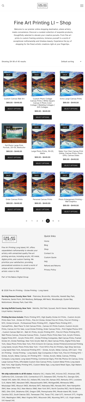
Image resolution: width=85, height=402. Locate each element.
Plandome (6, 299)
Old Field (43, 308)
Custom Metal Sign (41, 365)
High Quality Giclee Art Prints (54, 317)
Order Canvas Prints (52, 329)
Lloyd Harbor (7, 311)
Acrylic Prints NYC (26, 338)
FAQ (45, 261)
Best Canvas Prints (56, 341)
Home (46, 241)
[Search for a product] (3, 5)
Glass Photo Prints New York (19, 344)
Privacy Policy (50, 270)
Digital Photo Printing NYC (60, 323)
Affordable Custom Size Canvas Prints (35, 362)
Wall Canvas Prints (66, 338)
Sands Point (16, 299)
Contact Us (49, 253)
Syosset (51, 308)
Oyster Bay (67, 299)
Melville (36, 308)
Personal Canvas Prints (29, 335)
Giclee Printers (60, 344)
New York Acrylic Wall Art (36, 341)
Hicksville (55, 296)
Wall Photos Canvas (10, 335)
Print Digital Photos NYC (72, 329)
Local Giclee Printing (33, 329)
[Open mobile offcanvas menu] (81, 5)
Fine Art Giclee (38, 320)
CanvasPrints (7, 326)
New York (27, 296)
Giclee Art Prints (24, 320)
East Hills (28, 302)
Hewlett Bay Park (67, 296)
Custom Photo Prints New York (53, 335)
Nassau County (15, 296)
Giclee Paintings (18, 341)
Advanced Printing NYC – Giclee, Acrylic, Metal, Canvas (44, 350)
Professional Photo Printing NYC (34, 323)
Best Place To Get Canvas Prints (28, 326)
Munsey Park (18, 302)
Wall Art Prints (31, 332)
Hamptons (18, 311)
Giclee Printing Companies (46, 338)
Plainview (37, 296)
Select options (14, 109)
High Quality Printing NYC (21, 365)
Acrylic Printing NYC (46, 332)
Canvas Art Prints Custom (54, 326)
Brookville (46, 296)
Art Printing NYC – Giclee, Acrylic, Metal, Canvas (48, 356)
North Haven (61, 308)
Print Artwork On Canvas (42, 344)
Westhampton (73, 308)
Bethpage (38, 299)
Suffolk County (15, 308)
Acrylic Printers (73, 335)
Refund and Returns (52, 265)
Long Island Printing (29, 359)
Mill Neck (47, 299)
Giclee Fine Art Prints (54, 320)
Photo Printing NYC (32, 317)
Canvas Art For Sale (15, 329)
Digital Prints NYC (9, 338)
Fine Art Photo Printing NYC (68, 332)
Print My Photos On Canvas (66, 359)
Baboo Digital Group (19, 277)
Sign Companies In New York (50, 353)
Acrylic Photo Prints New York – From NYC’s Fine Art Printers (38, 347)
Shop (46, 249)
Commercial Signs (46, 359)
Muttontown (7, 302)
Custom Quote (50, 257)
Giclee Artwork (13, 323)
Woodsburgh (57, 299)
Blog (46, 245)
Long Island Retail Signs (60, 365)
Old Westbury (27, 299)
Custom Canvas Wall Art (13, 332)
